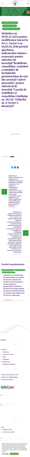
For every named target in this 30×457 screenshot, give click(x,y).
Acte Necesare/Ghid (8, 432)
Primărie (4, 349)
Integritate (6, 359)
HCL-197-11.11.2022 (6, 156)
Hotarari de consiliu (10, 26)
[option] (15, 285)
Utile (2, 427)
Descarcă (12, 156)
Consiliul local (5, 361)
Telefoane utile (7, 429)
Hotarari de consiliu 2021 (9, 272)
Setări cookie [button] (5, 453)
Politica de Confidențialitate (9, 377)
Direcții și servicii (8, 354)
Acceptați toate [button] (14, 453)
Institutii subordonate (9, 364)
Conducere (6, 352)
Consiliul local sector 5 (10, 22)
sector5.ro (8, 300)
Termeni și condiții (7, 379)
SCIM (4, 357)
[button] (28, 12)
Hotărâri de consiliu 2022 (11, 29)
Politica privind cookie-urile (9, 374)
